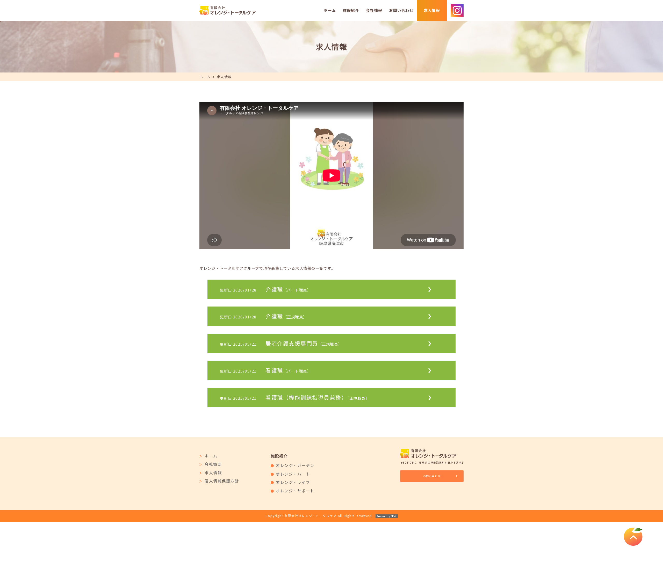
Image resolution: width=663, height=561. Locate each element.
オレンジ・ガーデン (295, 465)
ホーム (330, 10)
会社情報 (374, 10)
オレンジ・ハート (293, 474)
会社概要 (213, 464)
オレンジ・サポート (295, 490)
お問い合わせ (401, 10)
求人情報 (432, 10)
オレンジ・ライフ (293, 482)
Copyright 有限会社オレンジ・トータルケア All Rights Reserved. (319, 515)
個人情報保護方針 (222, 481)
